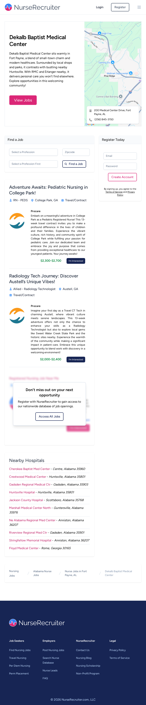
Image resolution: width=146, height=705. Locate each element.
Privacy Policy (118, 650)
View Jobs (23, 100)
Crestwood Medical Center (27, 476)
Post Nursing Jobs (53, 650)
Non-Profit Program (87, 673)
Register (120, 7)
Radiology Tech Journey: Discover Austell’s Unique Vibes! (43, 278)
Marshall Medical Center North (30, 508)
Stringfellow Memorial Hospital (30, 540)
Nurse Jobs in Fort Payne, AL (76, 573)
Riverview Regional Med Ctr (28, 532)
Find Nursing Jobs (20, 650)
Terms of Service (114, 192)
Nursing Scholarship (88, 665)
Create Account (122, 177)
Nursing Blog (83, 658)
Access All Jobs (49, 416)
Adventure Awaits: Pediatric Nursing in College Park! (48, 190)
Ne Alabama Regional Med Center (32, 520)
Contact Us (83, 650)
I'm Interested (76, 261)
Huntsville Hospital (22, 492)
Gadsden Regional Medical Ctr (29, 484)
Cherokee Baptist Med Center (29, 469)
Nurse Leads (50, 670)
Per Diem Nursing (19, 665)
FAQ (45, 678)
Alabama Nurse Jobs (42, 573)
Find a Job (76, 164)
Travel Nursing (17, 658)
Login (99, 7)
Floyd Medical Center (23, 548)
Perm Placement (19, 673)
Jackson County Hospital (26, 500)
